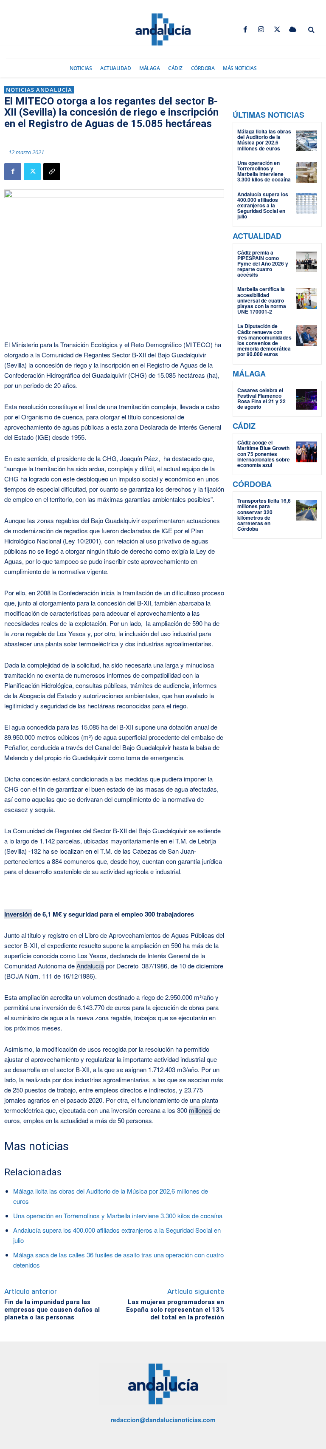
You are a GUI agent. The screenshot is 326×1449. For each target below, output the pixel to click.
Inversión (18, 914)
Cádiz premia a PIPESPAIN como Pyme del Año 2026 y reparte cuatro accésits (262, 264)
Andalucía (90, 965)
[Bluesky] (292, 29)
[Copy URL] (51, 171)
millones (200, 1110)
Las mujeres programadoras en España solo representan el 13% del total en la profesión (175, 1309)
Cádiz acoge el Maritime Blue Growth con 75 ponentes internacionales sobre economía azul (263, 454)
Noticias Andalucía (39, 89)
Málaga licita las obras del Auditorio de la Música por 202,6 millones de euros (264, 139)
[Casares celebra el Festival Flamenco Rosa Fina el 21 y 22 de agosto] (306, 399)
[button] (311, 29)
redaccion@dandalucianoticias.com (163, 1419)
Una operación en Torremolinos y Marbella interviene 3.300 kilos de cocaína (117, 1215)
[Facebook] (245, 29)
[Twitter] (277, 29)
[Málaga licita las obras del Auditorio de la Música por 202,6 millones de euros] (306, 140)
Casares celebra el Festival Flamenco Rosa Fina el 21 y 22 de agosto (261, 398)
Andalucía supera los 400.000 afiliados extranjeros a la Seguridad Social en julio (262, 205)
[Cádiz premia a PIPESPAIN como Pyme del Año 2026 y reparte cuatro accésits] (306, 262)
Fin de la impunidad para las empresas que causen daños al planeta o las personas (52, 1309)
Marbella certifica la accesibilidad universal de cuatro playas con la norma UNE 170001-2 (261, 300)
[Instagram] (261, 29)
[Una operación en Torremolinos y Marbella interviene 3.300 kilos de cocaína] (306, 172)
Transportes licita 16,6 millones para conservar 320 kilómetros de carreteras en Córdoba (264, 514)
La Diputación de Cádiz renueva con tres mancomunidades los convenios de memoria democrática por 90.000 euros (264, 340)
